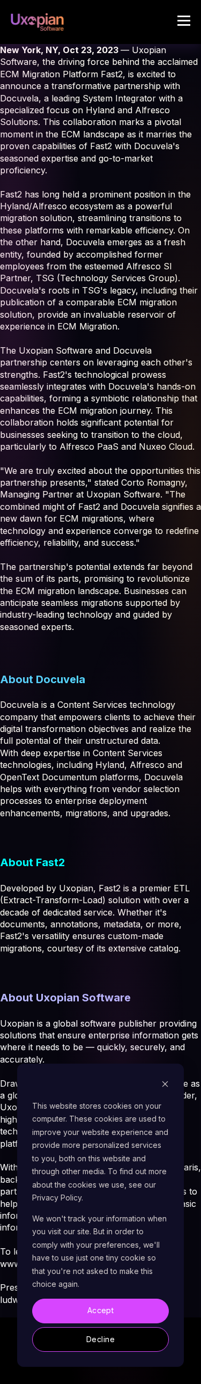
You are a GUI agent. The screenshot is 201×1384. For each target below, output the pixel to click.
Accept (100, 1310)
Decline (100, 1339)
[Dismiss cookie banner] (165, 1085)
